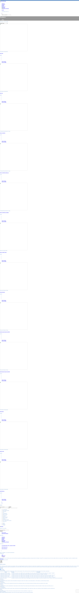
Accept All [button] (6, 559)
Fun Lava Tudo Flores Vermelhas (4, 212)
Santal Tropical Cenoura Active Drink (5, 371)
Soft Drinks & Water (6, 519)
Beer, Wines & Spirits (6, 510)
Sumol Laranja (2, 451)
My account (3, 6)
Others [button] (1, 589)
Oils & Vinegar (5, 517)
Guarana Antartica (2, 292)
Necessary (2, 569)
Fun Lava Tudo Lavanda (3, 252)
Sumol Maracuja (2, 491)
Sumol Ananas (2, 411)
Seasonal (4, 518)
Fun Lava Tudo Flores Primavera (4, 172)
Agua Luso (1, 93)
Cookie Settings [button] (2, 559)
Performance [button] (2, 581)
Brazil (4, 523)
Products (3, 5)
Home (3, 19)
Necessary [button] (1, 568)
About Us (3, 3)
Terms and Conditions (5, 533)
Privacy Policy (4, 532)
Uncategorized (5, 509)
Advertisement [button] (2, 586)
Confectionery (5, 513)
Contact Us (3, 4)
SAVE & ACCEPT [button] (3, 591)
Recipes (3, 539)
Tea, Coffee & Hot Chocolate (7, 520)
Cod (3, 512)
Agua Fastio (1, 53)
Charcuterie (4, 511)
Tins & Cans (4, 521)
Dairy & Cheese (5, 514)
